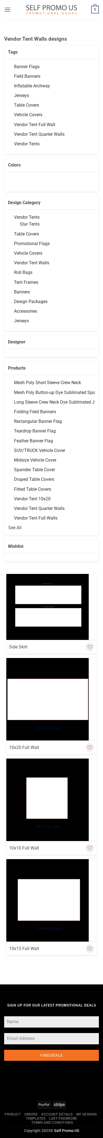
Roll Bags (23, 272)
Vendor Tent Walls (31, 262)
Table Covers (26, 234)
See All (14, 527)
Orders (31, 1114)
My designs (86, 1114)
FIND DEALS (51, 1055)
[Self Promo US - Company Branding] (51, 9)
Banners (22, 292)
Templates (36, 1118)
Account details (57, 1114)
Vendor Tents (27, 217)
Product (13, 1114)
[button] (7, 9)
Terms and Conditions (52, 1123)
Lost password (63, 1118)
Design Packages (31, 301)
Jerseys (21, 320)
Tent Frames (26, 282)
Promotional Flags (32, 243)
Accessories (25, 311)
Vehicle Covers (28, 253)
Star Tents (30, 224)
